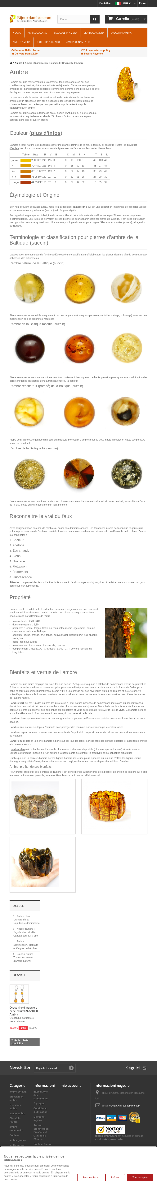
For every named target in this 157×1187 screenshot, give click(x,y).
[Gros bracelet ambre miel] (114, 805)
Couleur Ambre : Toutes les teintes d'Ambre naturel (23, 957)
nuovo (17, 32)
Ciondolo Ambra (94, 32)
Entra (142, 3)
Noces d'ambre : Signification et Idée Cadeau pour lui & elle (25, 932)
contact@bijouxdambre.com (124, 1105)
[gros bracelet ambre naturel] (42, 863)
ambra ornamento (78, 42)
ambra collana (37, 32)
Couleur (14, 1135)
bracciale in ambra (65, 32)
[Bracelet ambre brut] (42, 805)
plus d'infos (46, 133)
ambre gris (80, 206)
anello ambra (21, 42)
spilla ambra (17, 1145)
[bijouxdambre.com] (31, 19)
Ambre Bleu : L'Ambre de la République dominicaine (26, 919)
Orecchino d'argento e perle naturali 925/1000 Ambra (24, 1011)
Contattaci (105, 3)
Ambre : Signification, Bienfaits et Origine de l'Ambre (25, 945)
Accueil (18, 906)
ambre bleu (18, 749)
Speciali (19, 975)
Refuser (115, 1177)
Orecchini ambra (121, 32)
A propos (39, 1103)
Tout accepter (140, 1177)
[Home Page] (11, 63)
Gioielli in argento (48, 42)
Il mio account (69, 1085)
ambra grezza (18, 1140)
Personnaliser (90, 1177)
